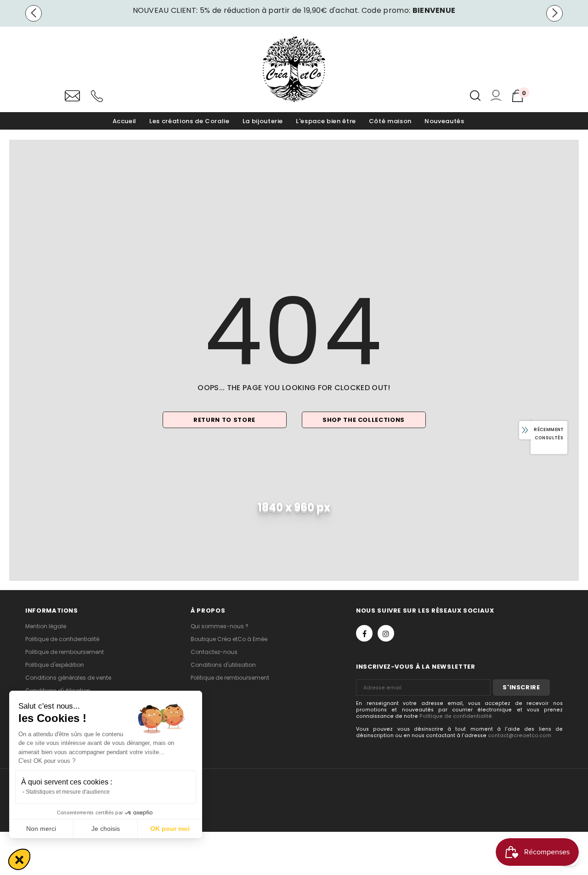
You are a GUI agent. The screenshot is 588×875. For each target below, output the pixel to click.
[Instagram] (386, 633)
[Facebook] (364, 633)
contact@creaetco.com (519, 735)
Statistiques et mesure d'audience (68, 792)
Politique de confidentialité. (456, 716)
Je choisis (105, 828)
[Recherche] (475, 95)
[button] (19, 859)
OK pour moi (170, 828)
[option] (294, 11)
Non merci (41, 828)
